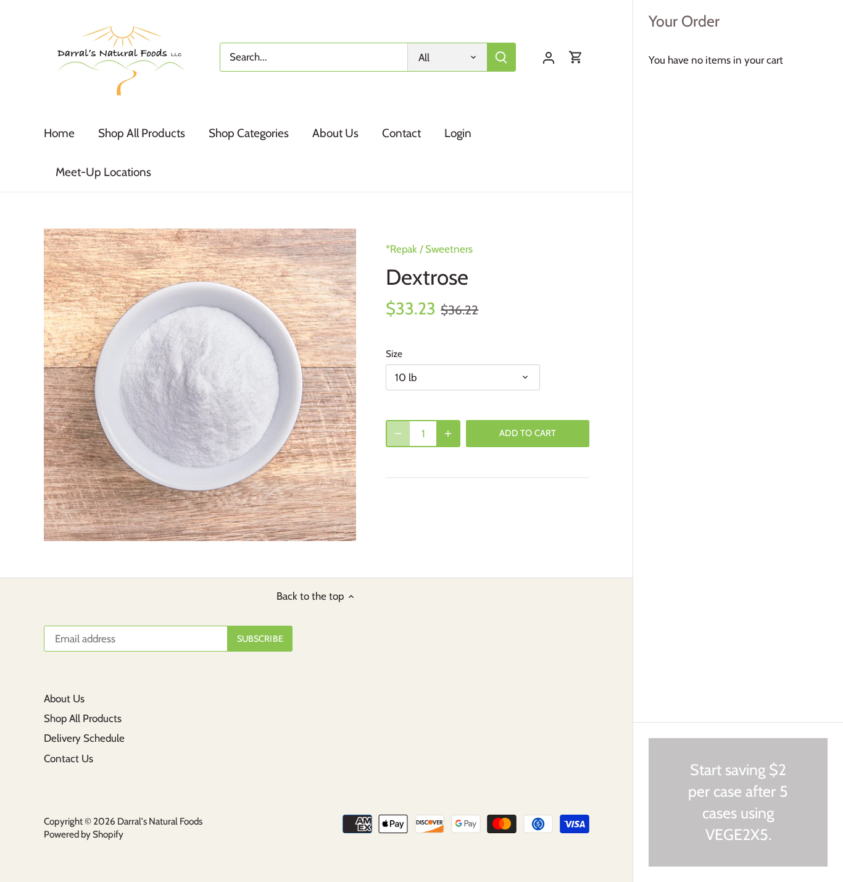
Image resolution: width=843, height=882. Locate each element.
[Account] (548, 57)
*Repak (401, 249)
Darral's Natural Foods (159, 821)
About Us (64, 698)
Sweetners (449, 249)
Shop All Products (83, 718)
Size (394, 353)
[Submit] (502, 57)
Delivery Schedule (84, 738)
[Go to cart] (575, 57)
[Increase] (448, 434)
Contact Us (68, 758)
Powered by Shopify (83, 834)
